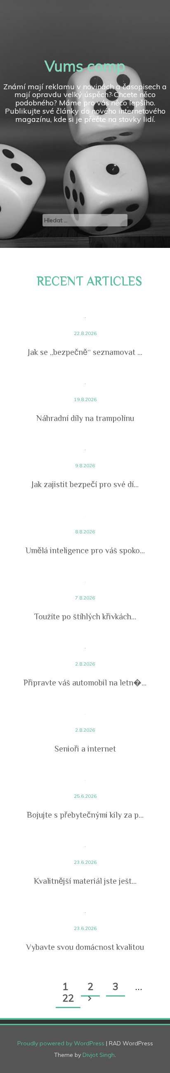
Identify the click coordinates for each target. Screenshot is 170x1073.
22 (68, 998)
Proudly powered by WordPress (60, 1043)
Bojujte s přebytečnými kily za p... (85, 814)
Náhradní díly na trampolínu (85, 418)
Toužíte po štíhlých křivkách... (85, 616)
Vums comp (85, 66)
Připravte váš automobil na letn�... (85, 682)
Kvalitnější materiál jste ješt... (85, 880)
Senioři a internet (85, 748)
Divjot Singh (99, 1055)
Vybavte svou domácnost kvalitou (85, 947)
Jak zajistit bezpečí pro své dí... (85, 484)
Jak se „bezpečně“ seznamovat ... (85, 352)
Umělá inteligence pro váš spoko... (85, 550)
